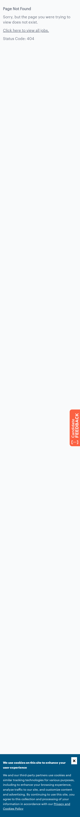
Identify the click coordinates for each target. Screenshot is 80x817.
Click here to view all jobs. (26, 30)
